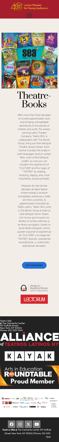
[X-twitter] (28, 424)
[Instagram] (20, 424)
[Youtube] (36, 424)
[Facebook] (11, 424)
